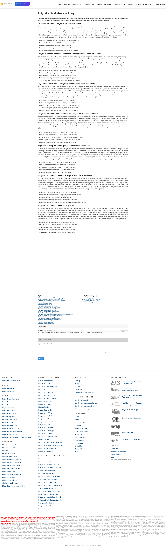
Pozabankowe (80, 422)
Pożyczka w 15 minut (45, 401)
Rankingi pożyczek (63, 4)
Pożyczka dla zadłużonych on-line (50, 497)
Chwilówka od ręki (8, 471)
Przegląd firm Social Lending (85, 392)
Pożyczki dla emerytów (46, 422)
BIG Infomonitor (127, 432)
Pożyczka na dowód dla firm (45, 321)
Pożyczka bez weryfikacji (47, 482)
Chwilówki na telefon (9, 480)
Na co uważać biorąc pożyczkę (92, 299)
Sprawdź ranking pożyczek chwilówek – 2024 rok (51, 300)
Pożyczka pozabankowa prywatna (47, 306)
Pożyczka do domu (45, 404)
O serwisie (114, 449)
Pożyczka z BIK (43, 419)
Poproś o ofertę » (22, 4)
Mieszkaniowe (80, 437)
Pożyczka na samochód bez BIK (49, 468)
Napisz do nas (116, 454)
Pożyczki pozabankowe (104, 4)
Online (77, 419)
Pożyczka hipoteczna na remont (47, 310)
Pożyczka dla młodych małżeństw (50, 442)
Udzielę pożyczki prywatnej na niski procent (50, 299)
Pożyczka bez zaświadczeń (12, 431)
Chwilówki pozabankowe (11, 465)
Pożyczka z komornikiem (11, 381)
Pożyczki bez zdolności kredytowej (50, 445)
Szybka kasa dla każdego (47, 479)
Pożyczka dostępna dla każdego (49, 476)
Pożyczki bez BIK (119, 4)
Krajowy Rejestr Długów (130, 410)
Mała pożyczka (43, 407)
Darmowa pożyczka (45, 509)
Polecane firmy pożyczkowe (91, 302)
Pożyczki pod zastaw (45, 381)
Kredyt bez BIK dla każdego (48, 494)
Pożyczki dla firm (77, 4)
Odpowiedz (124, 331)
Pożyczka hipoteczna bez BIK (48, 465)
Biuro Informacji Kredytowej (131, 418)
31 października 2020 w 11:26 (50, 330)
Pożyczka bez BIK (8, 402)
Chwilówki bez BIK (8, 448)
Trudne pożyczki (44, 439)
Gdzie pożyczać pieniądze (47, 459)
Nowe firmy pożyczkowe (90, 298)
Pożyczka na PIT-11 (45, 413)
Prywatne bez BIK (44, 462)
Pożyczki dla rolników (46, 410)
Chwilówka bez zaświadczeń (12, 459)
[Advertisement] (83, 265)
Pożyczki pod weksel (45, 451)
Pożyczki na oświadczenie (47, 448)
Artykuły (77, 381)
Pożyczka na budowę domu (48, 436)
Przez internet (79, 440)
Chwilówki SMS (7, 451)
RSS (112, 457)
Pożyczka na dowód (9, 411)
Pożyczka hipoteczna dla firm (46, 323)
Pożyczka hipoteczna (9, 419)
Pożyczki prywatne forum (45, 304)
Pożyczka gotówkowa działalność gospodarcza (51, 315)
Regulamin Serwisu (70, 545)
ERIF (124, 426)
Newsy (77, 383)
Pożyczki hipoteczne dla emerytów (47, 317)
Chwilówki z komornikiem (11, 468)
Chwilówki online (8, 391)
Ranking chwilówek (81, 400)
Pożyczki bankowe (81, 431)
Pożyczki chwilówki (9, 414)
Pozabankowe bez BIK (46, 473)
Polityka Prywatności (82, 545)
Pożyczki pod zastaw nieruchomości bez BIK (50, 318)
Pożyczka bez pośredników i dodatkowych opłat (51, 298)
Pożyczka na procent (45, 428)
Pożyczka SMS (7, 422)
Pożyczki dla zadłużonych (11, 428)
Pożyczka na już (44, 425)
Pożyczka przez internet (10, 405)
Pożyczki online (89, 4)
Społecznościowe (81, 428)
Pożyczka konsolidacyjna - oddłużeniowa (16, 437)
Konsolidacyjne (80, 446)
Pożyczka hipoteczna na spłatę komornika (49, 308)
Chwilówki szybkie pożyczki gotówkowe (49, 313)
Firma (77, 416)
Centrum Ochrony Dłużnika (131, 439)
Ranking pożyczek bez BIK (84, 406)
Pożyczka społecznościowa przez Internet (49, 319)
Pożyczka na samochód (46, 395)
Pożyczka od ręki (44, 383)
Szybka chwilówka (8, 454)
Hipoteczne (79, 434)
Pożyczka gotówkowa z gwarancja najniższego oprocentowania (55, 314)
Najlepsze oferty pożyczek (91, 300)
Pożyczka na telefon (45, 392)
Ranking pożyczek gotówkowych (86, 403)
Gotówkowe (79, 452)
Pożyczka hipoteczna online (45, 322)
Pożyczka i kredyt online (47, 506)
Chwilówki (130, 4)
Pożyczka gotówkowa (10, 425)
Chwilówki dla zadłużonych (11, 462)
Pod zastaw (79, 443)
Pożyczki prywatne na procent (46, 303)
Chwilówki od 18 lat (9, 477)
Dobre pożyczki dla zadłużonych (49, 500)
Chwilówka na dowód (9, 456)
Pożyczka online (8, 388)
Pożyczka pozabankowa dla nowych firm (49, 307)
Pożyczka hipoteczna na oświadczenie (48, 311)
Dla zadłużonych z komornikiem (13, 486)
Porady (77, 386)
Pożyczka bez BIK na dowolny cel (50, 485)
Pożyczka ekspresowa (10, 434)
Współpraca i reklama (118, 452)
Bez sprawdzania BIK (46, 503)
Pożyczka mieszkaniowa (47, 398)
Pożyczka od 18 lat (45, 416)
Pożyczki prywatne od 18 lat (45, 302)
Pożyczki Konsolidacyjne (143, 4)
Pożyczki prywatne (159, 4)
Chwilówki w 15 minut (10, 483)
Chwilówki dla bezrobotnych (12, 474)
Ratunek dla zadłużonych (47, 470)
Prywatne (78, 425)
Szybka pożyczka (8, 408)
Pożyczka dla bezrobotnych (48, 386)
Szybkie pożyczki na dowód (48, 488)
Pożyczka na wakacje (46, 430)
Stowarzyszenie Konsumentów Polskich (130, 389)
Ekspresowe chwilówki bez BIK (49, 491)
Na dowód (78, 449)
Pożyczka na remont (45, 433)
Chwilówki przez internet (11, 445)
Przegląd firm (79, 389)
